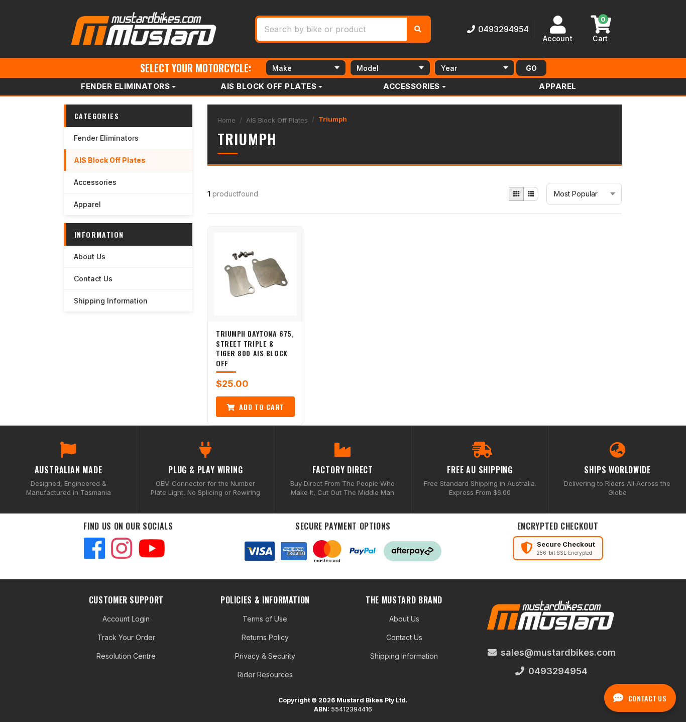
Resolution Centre (126, 656)
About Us (89, 256)
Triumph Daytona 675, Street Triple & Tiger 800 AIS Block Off (255, 348)
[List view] (530, 194)
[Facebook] (94, 549)
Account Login (126, 618)
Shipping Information (111, 300)
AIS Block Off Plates (268, 86)
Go (531, 68)
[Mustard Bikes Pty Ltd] (144, 28)
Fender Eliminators (125, 86)
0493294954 (503, 29)
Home (226, 120)
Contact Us (93, 278)
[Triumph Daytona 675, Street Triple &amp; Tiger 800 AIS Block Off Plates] (255, 274)
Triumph (332, 119)
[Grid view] (516, 194)
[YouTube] (151, 549)
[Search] (418, 29)
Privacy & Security (265, 656)
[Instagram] (121, 549)
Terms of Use (265, 618)
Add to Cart (260, 406)
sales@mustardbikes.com (558, 652)
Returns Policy (265, 637)
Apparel (558, 86)
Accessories (411, 86)
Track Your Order (126, 637)
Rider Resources (265, 674)
